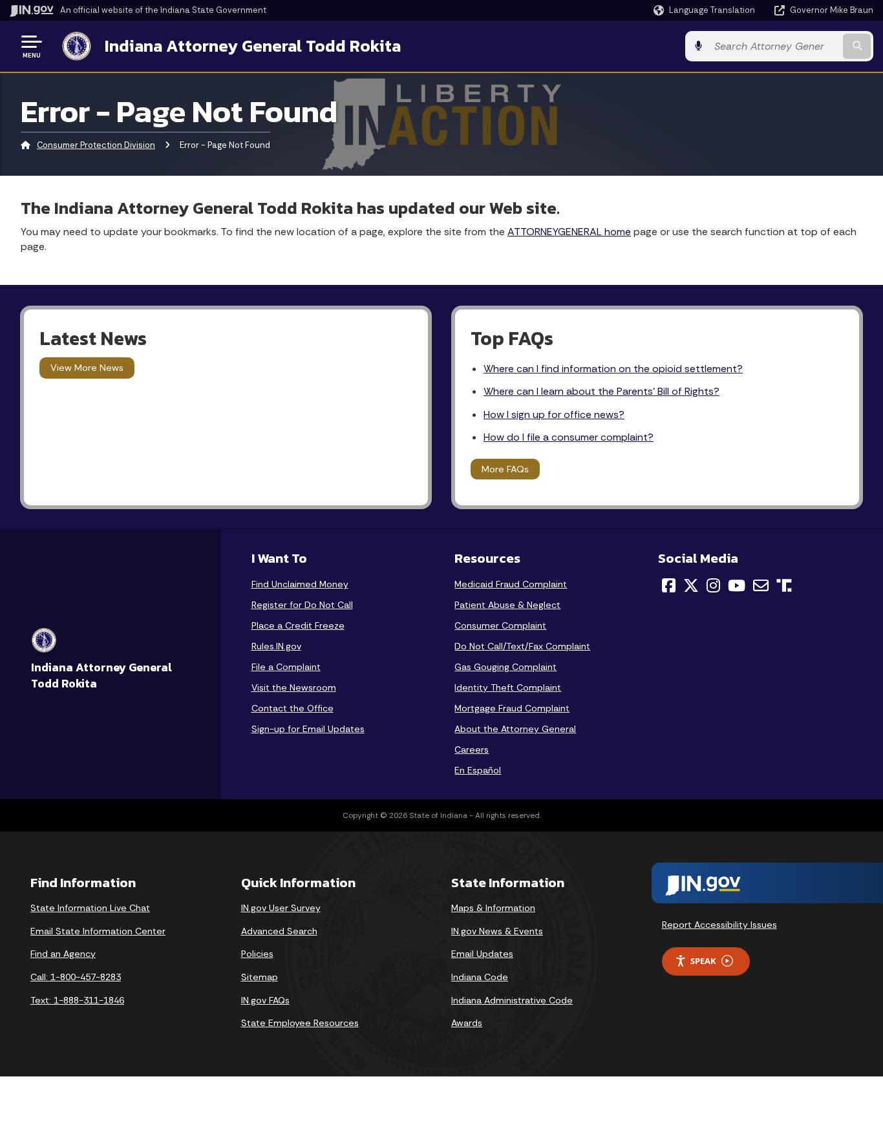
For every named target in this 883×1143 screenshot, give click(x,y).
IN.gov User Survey (281, 908)
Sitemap (259, 977)
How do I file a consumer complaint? (569, 437)
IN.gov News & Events (497, 931)
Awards (466, 1023)
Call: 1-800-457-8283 (75, 977)
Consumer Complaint (500, 625)
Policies (257, 953)
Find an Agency (63, 953)
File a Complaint (286, 667)
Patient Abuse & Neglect (507, 605)
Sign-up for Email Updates (308, 729)
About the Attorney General (515, 729)
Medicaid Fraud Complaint (510, 584)
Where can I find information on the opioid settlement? (613, 368)
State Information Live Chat (90, 908)
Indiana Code (479, 977)
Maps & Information (493, 908)
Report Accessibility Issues (719, 924)
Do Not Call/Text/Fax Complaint (522, 646)
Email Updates (482, 953)
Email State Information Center (97, 931)
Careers (471, 749)
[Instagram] (713, 585)
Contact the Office (292, 708)
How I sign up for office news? (554, 414)
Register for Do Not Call (302, 605)
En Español (477, 770)
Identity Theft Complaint (507, 687)
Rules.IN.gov (276, 646)
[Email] (761, 585)
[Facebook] (669, 585)
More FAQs (505, 469)
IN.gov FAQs (265, 1000)
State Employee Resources (300, 1023)
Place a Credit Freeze (298, 625)
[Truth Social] (784, 586)
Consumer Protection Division (96, 145)
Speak (703, 961)
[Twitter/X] (691, 585)
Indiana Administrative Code (512, 1000)
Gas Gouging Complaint (505, 667)
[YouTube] (736, 585)
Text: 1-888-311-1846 (77, 1000)
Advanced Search (279, 931)
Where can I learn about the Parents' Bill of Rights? (601, 391)
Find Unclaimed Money (299, 584)
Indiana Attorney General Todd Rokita (253, 46)
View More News (86, 367)
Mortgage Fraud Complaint (511, 708)
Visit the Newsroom (293, 687)
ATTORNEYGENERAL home (569, 231)
